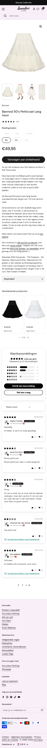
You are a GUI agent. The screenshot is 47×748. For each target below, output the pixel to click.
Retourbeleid (7, 650)
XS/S (7, 133)
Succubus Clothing (10, 613)
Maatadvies (7, 643)
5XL (26, 140)
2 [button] (22, 585)
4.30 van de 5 (30, 359)
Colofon (5, 737)
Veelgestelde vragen (11, 639)
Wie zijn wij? (7, 617)
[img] (10, 417)
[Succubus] (23, 9)
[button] (42, 9)
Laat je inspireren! (10, 681)
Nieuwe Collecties (23, 3)
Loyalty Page (7, 654)
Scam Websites (9, 627)
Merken (5, 624)
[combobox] (23, 15)
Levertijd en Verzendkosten (14, 646)
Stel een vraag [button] (23, 392)
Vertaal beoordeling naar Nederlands (23, 539)
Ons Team (6, 620)
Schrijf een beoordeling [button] (23, 386)
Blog (4, 684)
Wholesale (6, 669)
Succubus (38, 740)
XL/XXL (29, 133)
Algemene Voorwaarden (21, 737)
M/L (17, 133)
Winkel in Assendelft (11, 610)
